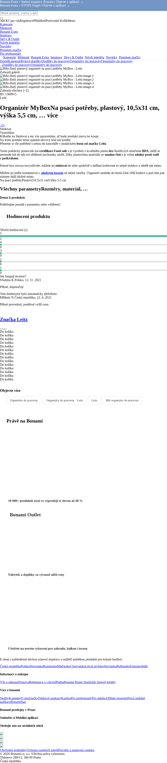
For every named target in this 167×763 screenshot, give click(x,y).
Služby (4, 698)
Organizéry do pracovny (117, 61)
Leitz (94, 400)
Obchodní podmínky (13, 750)
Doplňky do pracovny (56, 61)
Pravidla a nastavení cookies (76, 750)
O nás (25, 698)
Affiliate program (116, 698)
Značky (33, 698)
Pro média (98, 698)
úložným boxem (52, 173)
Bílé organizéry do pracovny (122, 400)
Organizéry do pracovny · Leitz (64, 400)
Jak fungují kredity (104, 682)
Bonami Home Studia (78, 682)
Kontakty (15, 698)
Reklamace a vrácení (42, 682)
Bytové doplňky (31, 61)
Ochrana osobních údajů (42, 750)
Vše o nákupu (9, 682)
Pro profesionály (81, 698)
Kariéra (66, 698)
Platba (60, 682)
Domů (4, 61)
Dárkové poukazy (49, 698)
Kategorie (14, 61)
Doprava (23, 682)
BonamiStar (18, 702)
